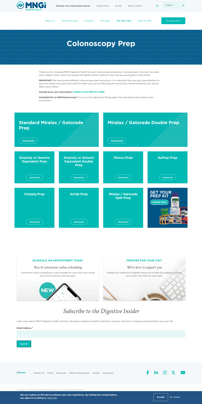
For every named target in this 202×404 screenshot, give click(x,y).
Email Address (24, 328)
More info (52, 398)
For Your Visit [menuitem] (125, 21)
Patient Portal (102, 6)
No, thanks (175, 397)
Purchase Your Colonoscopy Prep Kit (73, 6)
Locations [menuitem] (89, 20)
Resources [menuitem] (61, 373)
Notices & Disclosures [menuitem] (79, 373)
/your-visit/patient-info (144, 278)
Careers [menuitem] (96, 373)
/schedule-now (58, 278)
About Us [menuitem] (50, 20)
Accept (160, 397)
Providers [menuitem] (105, 20)
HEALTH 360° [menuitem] (145, 20)
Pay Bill (118, 6)
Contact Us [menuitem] (39, 373)
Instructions (28, 141)
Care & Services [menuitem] (70, 21)
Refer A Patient (135, 6)
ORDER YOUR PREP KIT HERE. (89, 92)
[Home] (31, 5)
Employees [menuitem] (108, 373)
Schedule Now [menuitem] (173, 20)
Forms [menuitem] (50, 373)
